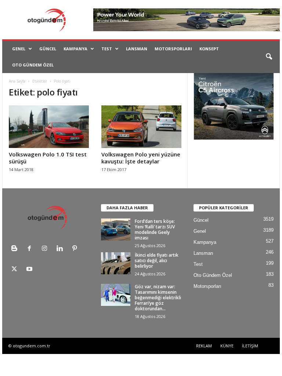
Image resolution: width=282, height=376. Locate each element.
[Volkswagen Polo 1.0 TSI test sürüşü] (49, 126)
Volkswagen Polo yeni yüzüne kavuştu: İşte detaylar (140, 158)
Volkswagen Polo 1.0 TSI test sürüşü (48, 158)
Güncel (47, 48)
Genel (18, 48)
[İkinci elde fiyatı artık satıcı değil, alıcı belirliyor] (115, 263)
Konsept (209, 48)
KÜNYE (227, 345)
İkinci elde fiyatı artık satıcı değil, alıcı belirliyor (156, 260)
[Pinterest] (75, 249)
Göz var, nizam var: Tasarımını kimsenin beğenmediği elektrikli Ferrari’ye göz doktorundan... (158, 297)
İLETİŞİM (250, 345)
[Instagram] (46, 249)
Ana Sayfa (17, 81)
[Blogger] (16, 249)
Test (106, 48)
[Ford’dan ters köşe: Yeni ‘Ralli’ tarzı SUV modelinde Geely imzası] (115, 229)
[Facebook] (31, 249)
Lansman (136, 48)
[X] (16, 269)
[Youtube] (30, 269)
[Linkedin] (61, 249)
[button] (269, 57)
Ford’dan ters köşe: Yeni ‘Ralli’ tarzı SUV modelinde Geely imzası (155, 229)
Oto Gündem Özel (33, 65)
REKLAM (204, 345)
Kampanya (75, 48)
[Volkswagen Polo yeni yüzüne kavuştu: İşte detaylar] (141, 126)
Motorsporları (173, 48)
